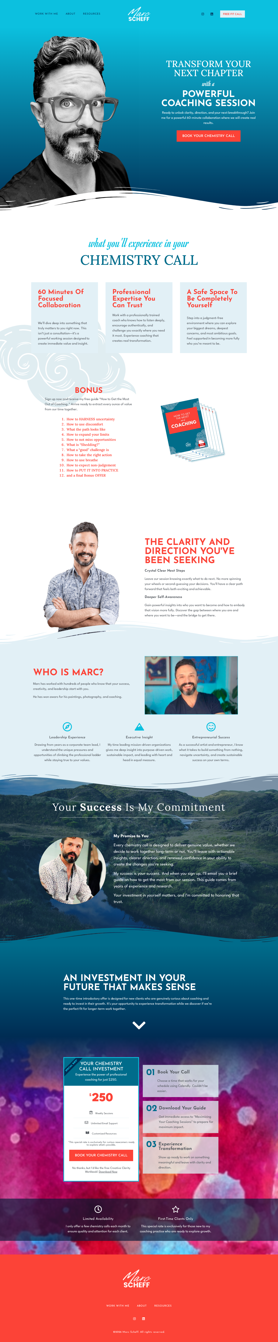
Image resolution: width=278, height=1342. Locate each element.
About (70, 14)
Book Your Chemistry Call (101, 1155)
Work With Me (46, 14)
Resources (91, 14)
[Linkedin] (211, 14)
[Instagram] (202, 14)
